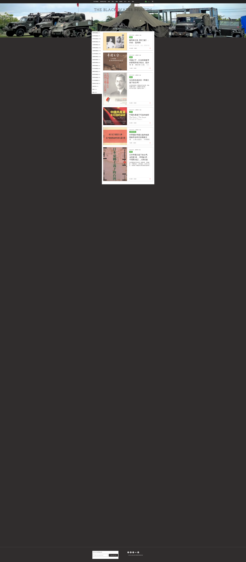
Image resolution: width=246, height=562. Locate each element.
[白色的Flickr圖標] (136, 552)
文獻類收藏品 (132, 131)
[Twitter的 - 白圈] (131, 552)
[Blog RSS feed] (152, 1)
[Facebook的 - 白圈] (128, 552)
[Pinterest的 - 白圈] (133, 552)
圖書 (131, 37)
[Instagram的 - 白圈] (138, 552)
